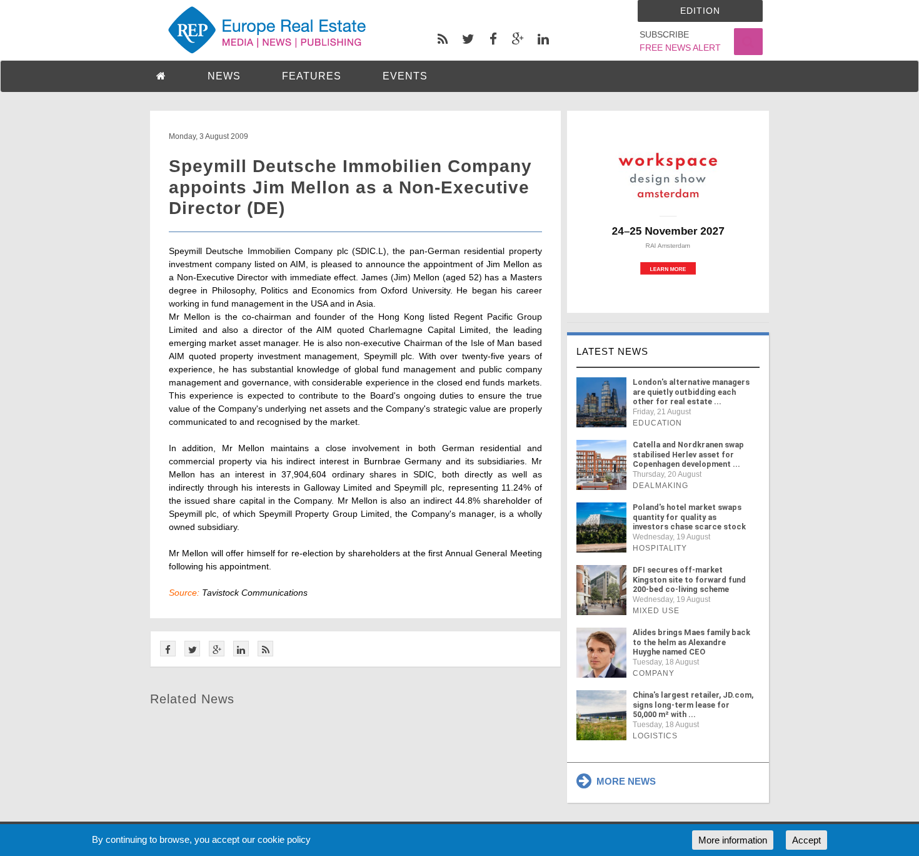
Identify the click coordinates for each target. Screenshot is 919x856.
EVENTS (405, 76)
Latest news (612, 351)
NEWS (224, 76)
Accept (806, 840)
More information (732, 840)
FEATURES (311, 76)
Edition (700, 11)
